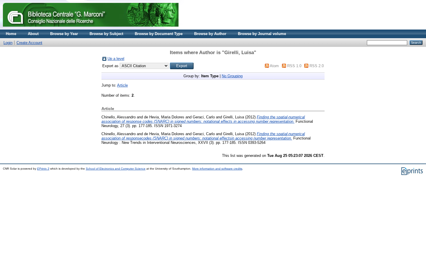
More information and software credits (217, 168)
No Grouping (232, 76)
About (33, 34)
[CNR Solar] (90, 28)
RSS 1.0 (294, 66)
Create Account (29, 43)
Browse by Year (64, 34)
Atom (274, 66)
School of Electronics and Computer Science (115, 168)
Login (7, 43)
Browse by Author (210, 34)
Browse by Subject (106, 34)
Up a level (116, 58)
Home (11, 34)
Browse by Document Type (159, 34)
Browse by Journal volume (262, 34)
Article (122, 85)
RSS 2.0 (317, 66)
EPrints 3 (43, 168)
